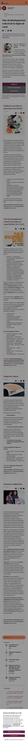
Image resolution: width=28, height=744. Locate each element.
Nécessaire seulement (14, 731)
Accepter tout (14, 735)
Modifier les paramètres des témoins (14, 739)
